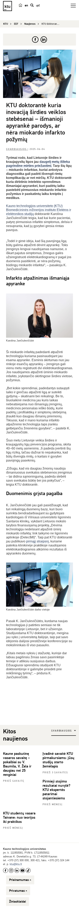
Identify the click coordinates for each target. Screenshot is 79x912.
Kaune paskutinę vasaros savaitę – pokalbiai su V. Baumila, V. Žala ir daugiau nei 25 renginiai (17, 764)
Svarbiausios (17, 149)
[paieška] (32, 5)
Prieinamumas (19, 880)
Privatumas (17, 891)
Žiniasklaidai (17, 902)
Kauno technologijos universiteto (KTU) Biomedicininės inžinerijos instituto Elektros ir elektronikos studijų (38, 210)
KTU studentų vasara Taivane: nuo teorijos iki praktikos (19, 817)
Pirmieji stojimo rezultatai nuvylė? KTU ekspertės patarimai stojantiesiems (56, 789)
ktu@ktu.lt (16, 864)
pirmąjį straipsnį (37, 541)
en (26, 5)
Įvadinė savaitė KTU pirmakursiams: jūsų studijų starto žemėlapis (58, 759)
